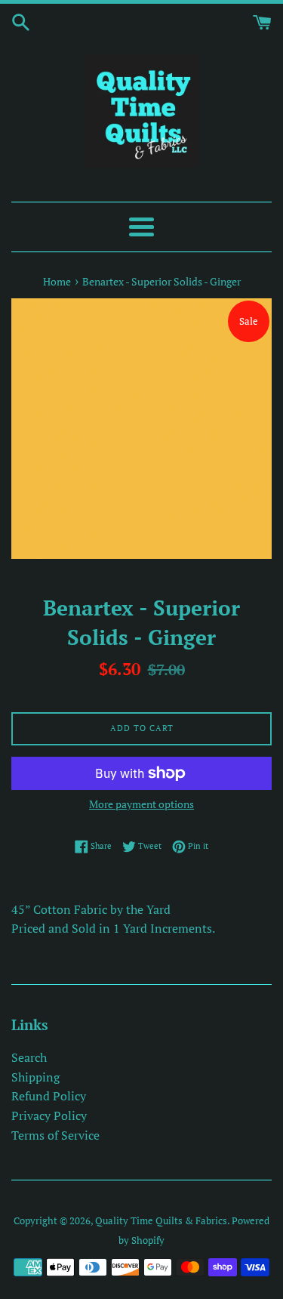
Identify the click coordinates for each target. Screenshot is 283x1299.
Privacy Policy (49, 1115)
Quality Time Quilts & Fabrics (161, 1220)
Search (29, 1057)
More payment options (141, 804)
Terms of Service (55, 1135)
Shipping (35, 1077)
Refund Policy (48, 1096)
